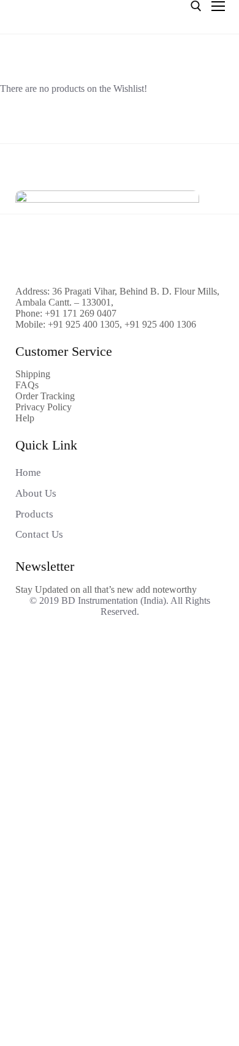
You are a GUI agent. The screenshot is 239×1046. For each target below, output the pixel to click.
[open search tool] (196, 6)
